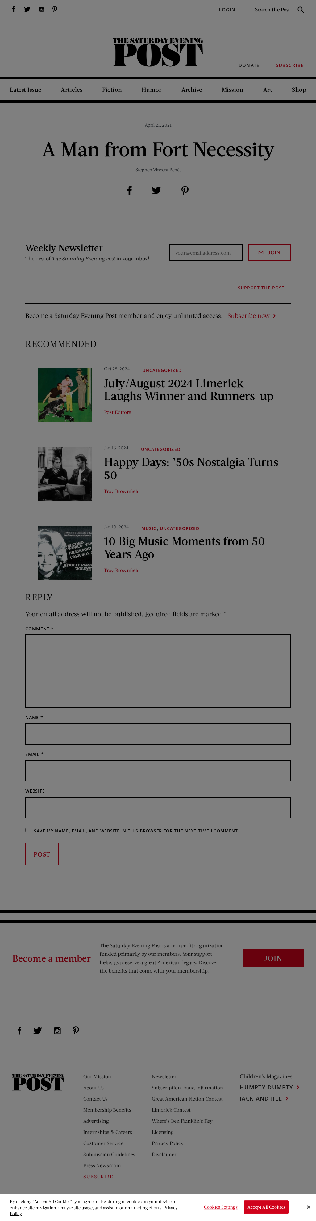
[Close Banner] (308, 1207)
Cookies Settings (220, 1207)
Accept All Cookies (266, 1207)
